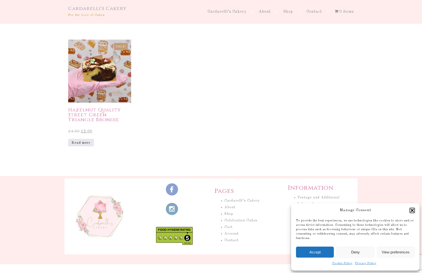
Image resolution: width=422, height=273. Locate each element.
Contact (314, 12)
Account (231, 233)
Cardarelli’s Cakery (227, 12)
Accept (315, 252)
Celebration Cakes (240, 220)
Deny (355, 252)
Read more (81, 142)
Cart (228, 227)
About (265, 12)
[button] (412, 210)
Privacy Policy (365, 263)
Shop (288, 12)
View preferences (396, 252)
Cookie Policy (342, 263)
